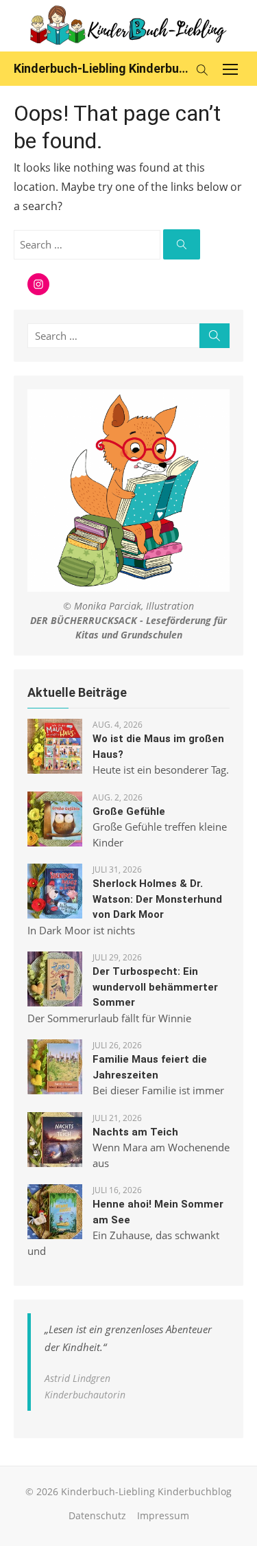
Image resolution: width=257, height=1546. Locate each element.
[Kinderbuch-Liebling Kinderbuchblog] (128, 25)
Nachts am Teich (135, 1132)
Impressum (163, 1515)
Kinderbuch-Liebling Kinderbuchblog (101, 68)
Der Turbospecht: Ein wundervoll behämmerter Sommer (155, 986)
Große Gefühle (129, 811)
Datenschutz (97, 1515)
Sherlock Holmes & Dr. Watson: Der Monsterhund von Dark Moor (157, 899)
